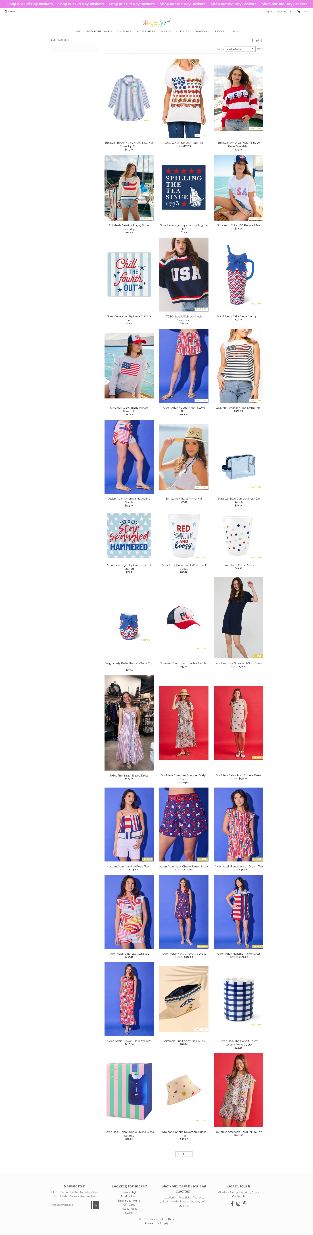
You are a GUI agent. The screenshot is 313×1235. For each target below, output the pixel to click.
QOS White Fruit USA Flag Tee (184, 142)
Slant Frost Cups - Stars (239, 565)
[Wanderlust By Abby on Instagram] (257, 40)
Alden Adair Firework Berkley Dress (129, 1041)
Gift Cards (129, 1204)
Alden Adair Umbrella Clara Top (129, 953)
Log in (269, 11)
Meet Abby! (129, 1192)
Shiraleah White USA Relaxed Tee (238, 225)
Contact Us (238, 1196)
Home (164, 31)
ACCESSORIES (145, 31)
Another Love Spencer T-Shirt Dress (239, 663)
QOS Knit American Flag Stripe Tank (238, 407)
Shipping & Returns (129, 1200)
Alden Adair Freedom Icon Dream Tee (239, 866)
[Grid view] (258, 49)
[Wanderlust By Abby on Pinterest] (262, 40)
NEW (78, 31)
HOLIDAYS (181, 31)
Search (129, 1212)
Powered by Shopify (156, 1223)
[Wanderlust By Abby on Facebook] (252, 40)
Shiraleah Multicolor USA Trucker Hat (183, 663)
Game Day (201, 31)
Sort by (220, 49)
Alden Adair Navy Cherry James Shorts (183, 866)
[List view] (261, 49)
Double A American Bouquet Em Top (238, 1132)
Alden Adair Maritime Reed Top (129, 866)
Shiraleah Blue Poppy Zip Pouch (184, 1041)
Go (96, 1205)
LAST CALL (221, 31)
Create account (284, 11)
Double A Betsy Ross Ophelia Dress (238, 775)
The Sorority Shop (98, 31)
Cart (304, 11)
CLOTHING (123, 31)
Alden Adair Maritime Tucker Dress (238, 953)
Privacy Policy (129, 1208)
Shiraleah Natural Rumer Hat (184, 498)
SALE (235, 31)
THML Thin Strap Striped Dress (129, 775)
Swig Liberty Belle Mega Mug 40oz (238, 316)
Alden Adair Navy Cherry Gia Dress (184, 953)
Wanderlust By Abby (162, 1219)
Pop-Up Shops (129, 1196)
